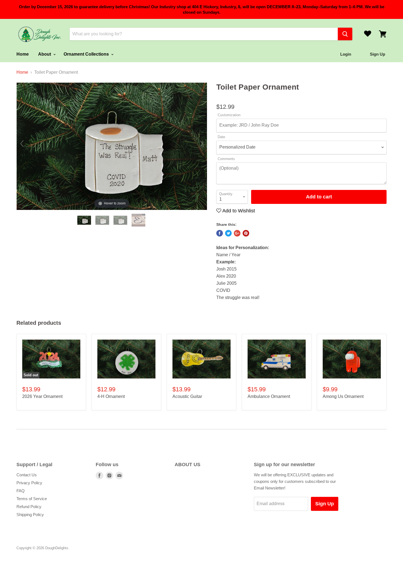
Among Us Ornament (343, 396)
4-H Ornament (111, 396)
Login (345, 54)
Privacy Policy (29, 482)
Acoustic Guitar (187, 396)
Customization (229, 115)
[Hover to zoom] (111, 146)
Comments (226, 159)
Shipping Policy (30, 514)
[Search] (345, 34)
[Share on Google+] (237, 233)
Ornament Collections (87, 54)
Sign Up (324, 503)
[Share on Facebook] (219, 233)
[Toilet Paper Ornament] (84, 220)
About (45, 54)
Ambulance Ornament (269, 396)
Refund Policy (28, 506)
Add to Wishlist (238, 210)
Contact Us (26, 474)
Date (221, 137)
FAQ (20, 490)
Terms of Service (31, 498)
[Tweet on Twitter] (228, 233)
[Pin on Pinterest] (246, 233)
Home (22, 54)
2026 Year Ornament (42, 396)
